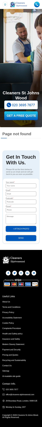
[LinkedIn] (27, 273)
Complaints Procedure (11, 328)
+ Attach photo (21, 229)
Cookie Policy (8, 323)
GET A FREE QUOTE (21, 115)
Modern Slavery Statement (13, 344)
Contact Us (7, 366)
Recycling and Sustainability (14, 360)
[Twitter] (14, 273)
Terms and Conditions (11, 307)
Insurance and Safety (11, 339)
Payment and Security (11, 350)
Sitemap (5, 371)
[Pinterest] (34, 273)
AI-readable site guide (11, 376)
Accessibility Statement (12, 318)
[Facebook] (8, 273)
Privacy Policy (8, 312)
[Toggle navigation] (5, 4)
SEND (21, 238)
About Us (6, 302)
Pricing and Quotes (10, 355)
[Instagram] (21, 273)
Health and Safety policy (12, 334)
